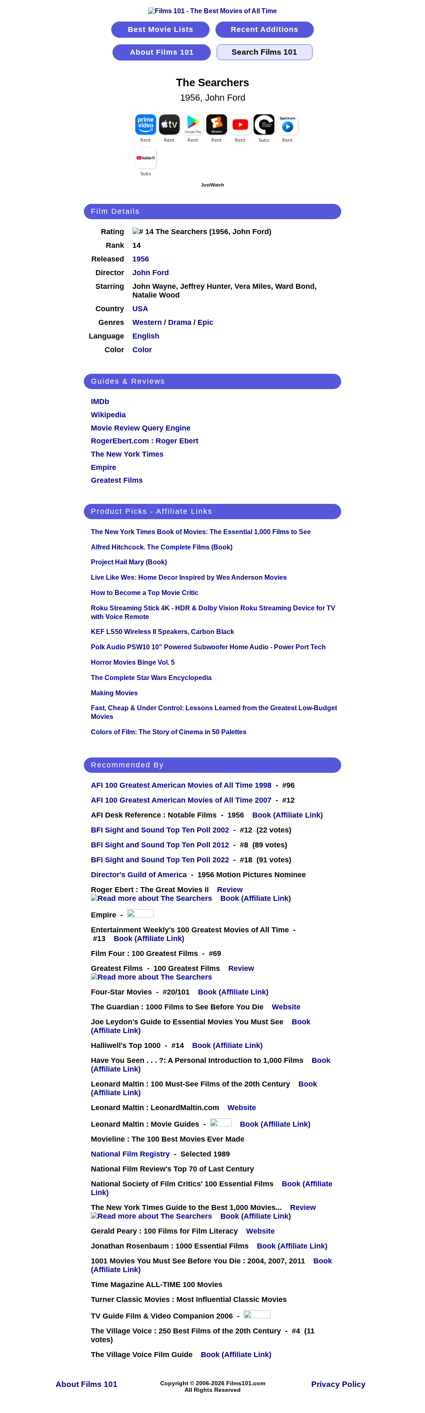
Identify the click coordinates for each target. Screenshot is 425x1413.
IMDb (100, 401)
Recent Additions (264, 29)
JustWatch (212, 184)
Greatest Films (117, 480)
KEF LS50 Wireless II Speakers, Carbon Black (162, 631)
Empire (103, 467)
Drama (179, 322)
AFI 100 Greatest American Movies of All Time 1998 (181, 785)
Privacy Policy (338, 1384)
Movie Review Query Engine (141, 428)
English (145, 336)
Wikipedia (108, 415)
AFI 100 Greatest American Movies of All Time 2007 (181, 800)
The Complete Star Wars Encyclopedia (151, 677)
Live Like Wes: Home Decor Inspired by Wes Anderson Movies (189, 577)
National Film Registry (130, 1154)
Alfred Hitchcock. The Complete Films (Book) (161, 547)
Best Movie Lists (160, 29)
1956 (140, 259)
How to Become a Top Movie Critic (144, 592)
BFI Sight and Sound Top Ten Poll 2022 (160, 860)
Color (142, 350)
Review (232, 890)
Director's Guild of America (139, 875)
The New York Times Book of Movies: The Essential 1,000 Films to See (201, 531)
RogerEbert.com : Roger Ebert (144, 441)
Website (286, 1007)
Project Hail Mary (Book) (129, 562)
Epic (205, 322)
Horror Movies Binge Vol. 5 (133, 662)
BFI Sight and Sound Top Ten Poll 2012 (160, 845)
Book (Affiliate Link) (287, 815)
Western (147, 322)
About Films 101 (162, 52)
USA (140, 309)
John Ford (150, 273)
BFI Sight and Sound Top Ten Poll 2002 (160, 830)
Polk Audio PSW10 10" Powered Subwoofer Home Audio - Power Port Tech (208, 647)
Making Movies (114, 693)
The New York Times (127, 454)
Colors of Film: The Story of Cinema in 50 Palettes (169, 732)
